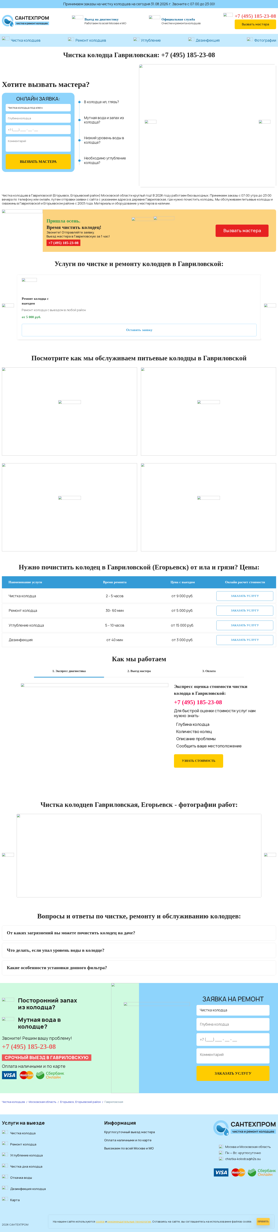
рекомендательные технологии (129, 1221)
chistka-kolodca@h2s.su (243, 1159)
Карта (15, 1200)
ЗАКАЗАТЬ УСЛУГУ (245, 595)
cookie (100, 1221)
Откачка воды (21, 1178)
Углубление (151, 40)
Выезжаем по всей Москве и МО (129, 1148)
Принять (263, 1221)
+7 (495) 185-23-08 (255, 16)
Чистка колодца (23, 1133)
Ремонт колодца (23, 1144)
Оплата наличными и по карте (127, 1140)
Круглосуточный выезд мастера (129, 1132)
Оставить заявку (139, 330)
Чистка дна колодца (26, 1166)
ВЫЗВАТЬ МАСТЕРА (38, 161)
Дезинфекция (208, 40)
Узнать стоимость (198, 760)
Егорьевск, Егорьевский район (80, 1102)
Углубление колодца (26, 1155)
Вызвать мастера (255, 24)
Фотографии (265, 40)
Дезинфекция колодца (28, 1189)
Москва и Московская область (248, 1147)
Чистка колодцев (25, 40)
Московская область (42, 1102)
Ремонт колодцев (90, 40)
